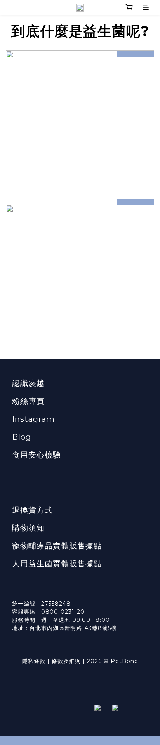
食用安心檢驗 (36, 455)
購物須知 (28, 528)
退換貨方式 (32, 510)
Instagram (33, 419)
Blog (21, 437)
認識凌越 (28, 383)
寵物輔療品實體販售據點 (57, 545)
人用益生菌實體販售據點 (57, 563)
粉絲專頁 (28, 401)
